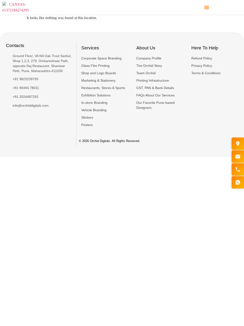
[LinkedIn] (17, 119)
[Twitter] (12, 119)
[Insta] (21, 119)
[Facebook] (7, 119)
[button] (207, 7)
